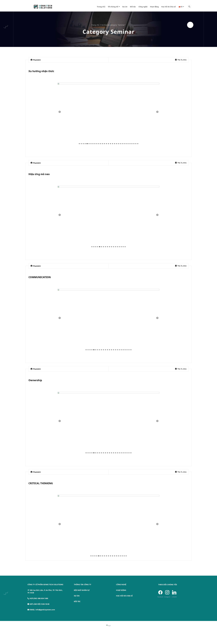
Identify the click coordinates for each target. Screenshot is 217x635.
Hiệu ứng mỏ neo (39, 174)
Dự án (124, 7)
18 (112, 143)
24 (124, 143)
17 (110, 143)
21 (118, 143)
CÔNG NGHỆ (121, 584)
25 (126, 143)
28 (131, 143)
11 (98, 143)
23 (122, 143)
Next (157, 112)
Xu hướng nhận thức (41, 71)
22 (120, 143)
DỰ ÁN (77, 596)
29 (133, 143)
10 (96, 143)
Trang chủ (101, 7)
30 (135, 143)
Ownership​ (35, 380)
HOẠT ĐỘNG (121, 590)
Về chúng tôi (113, 7)
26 (128, 143)
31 (137, 143)
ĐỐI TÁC (77, 601)
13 (102, 143)
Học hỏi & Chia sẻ (168, 7)
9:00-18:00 (45, 604)
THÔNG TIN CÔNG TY (82, 584)
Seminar (35, 66)
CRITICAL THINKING (40, 483)
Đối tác (133, 7)
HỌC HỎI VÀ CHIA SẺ (124, 596)
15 (106, 143)
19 (114, 143)
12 (100, 143)
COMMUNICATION (39, 277)
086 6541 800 (43, 598)
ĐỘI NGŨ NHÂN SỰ (82, 590)
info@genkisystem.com (45, 609)
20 (116, 143)
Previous (59, 112)
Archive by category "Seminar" (114, 25)
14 (104, 143)
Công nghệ (143, 7)
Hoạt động (154, 7)
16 (108, 143)
